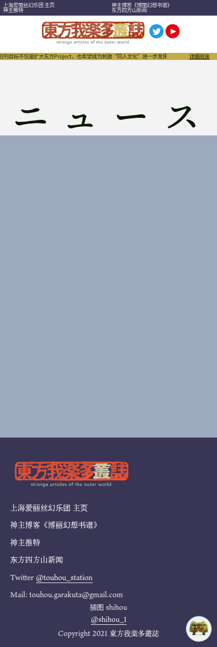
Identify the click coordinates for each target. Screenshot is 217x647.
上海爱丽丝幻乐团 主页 (29, 5)
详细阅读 (199, 56)
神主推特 (13, 10)
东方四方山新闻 (129, 10)
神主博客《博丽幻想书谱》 (142, 5)
